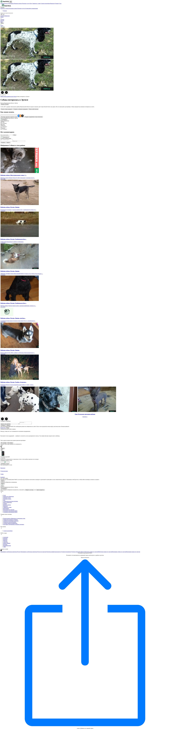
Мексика (5, 540)
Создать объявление (5, 15)
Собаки (14, 96)
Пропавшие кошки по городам (133, 551)
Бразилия (5, 538)
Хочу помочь (10, 442)
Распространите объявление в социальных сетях (14, 518)
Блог (31, 3)
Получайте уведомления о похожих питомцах (13, 524)
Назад (7, 427)
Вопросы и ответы (5, 8)
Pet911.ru (3, 96)
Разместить (3, 427)
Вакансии (52, 3)
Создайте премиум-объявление (10, 523)
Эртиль (6, 96)
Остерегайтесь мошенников (31, 8)
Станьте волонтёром (45, 3)
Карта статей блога (7, 502)
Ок (1, 445)
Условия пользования (66, 551)
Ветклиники (11, 3)
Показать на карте (4, 104)
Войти (2, 17)
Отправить (3, 142)
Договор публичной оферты (77, 551)
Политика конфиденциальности (53, 551)
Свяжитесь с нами (36, 3)
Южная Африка (6, 543)
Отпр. (15, 135)
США (4, 546)
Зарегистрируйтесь (40, 489)
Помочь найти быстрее (33, 109)
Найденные (10, 96)
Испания (5, 544)
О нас (60, 3)
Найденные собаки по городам (91, 551)
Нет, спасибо (3, 442)
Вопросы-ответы (18, 3)
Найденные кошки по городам (105, 551)
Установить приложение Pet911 (10, 510)
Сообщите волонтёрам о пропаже (10, 520)
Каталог (6, 3)
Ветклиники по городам (8, 509)
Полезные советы (13, 8)
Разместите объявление (8, 496)
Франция (5, 539)
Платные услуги (26, 3)
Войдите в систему (29, 489)
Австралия (5, 537)
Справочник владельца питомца (10, 501)
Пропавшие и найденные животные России (10, 551)
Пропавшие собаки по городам (119, 551)
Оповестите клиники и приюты (10, 519)
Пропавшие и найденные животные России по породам (33, 551)
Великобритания (7, 545)
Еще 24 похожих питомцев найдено (85, 414)
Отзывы (57, 3)
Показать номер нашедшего (6, 109)
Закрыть (8, 142)
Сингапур (5, 542)
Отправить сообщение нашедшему (21, 109)
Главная (2, 3)
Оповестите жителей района (9, 522)
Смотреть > (85, 416)
